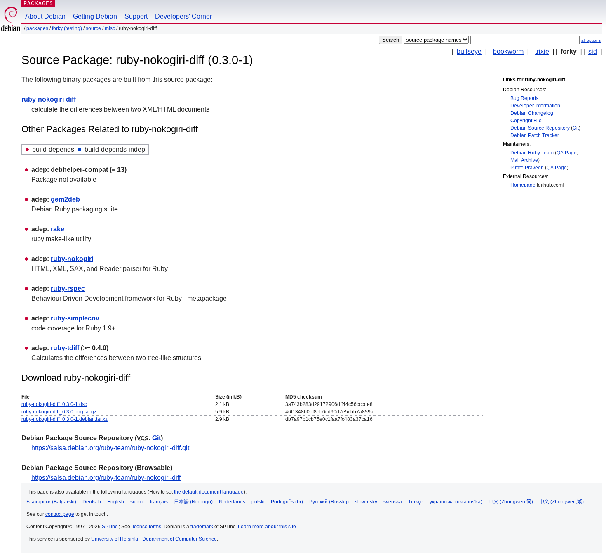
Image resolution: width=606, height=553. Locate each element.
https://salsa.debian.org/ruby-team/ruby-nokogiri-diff (106, 477)
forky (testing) (67, 28)
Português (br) (287, 502)
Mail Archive (524, 160)
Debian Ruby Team (532, 153)
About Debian (45, 16)
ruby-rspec (68, 288)
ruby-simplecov (75, 318)
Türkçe (415, 502)
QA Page (567, 153)
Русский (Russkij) (329, 502)
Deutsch (91, 502)
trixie (542, 51)
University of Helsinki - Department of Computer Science (154, 539)
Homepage (523, 185)
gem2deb (65, 199)
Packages (38, 3)
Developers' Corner (183, 16)
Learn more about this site (267, 526)
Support (136, 16)
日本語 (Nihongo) (193, 502)
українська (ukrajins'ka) (456, 502)
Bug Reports (524, 98)
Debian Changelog (531, 113)
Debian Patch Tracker (534, 135)
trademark (201, 526)
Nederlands (232, 502)
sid (592, 51)
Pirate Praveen (527, 168)
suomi (137, 502)
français (159, 502)
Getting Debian (95, 16)
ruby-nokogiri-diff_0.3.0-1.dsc (54, 404)
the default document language (209, 492)
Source (93, 28)
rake (57, 229)
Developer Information (535, 106)
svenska (392, 502)
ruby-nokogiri (72, 258)
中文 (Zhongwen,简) (511, 502)
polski (258, 502)
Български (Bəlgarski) (51, 502)
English (115, 502)
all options (591, 40)
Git (576, 128)
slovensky (366, 502)
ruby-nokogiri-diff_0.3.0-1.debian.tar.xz (64, 419)
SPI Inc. (110, 526)
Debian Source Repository (540, 128)
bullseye (469, 51)
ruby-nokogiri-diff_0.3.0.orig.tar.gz (58, 412)
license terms (146, 526)
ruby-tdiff (65, 347)
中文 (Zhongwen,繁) (561, 502)
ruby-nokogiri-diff (48, 99)
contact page (59, 514)
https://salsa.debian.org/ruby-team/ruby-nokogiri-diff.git (110, 447)
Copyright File (526, 120)
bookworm (508, 51)
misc (110, 28)
